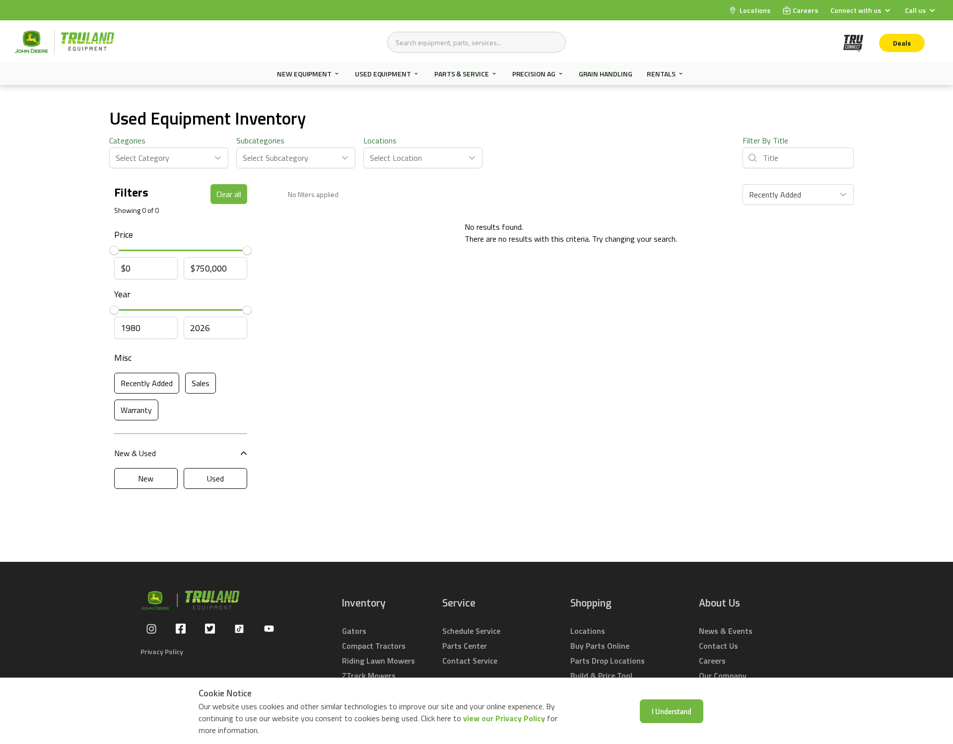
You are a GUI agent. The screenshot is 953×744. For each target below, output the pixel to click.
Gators (354, 631)
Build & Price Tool (601, 675)
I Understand (671, 711)
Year (122, 294)
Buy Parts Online (599, 646)
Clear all (228, 194)
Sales (200, 383)
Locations (380, 140)
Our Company (723, 675)
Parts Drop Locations (607, 661)
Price (123, 234)
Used (215, 478)
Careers (712, 661)
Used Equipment (383, 74)
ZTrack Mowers (369, 675)
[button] (861, 10)
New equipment (304, 74)
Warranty (136, 410)
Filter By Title (765, 140)
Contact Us (718, 646)
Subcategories (260, 140)
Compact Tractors (374, 646)
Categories (127, 140)
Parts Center (464, 646)
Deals (902, 43)
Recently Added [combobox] (775, 195)
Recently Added (147, 383)
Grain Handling (605, 73)
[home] (64, 41)
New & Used (135, 453)
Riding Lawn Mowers (378, 661)
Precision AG (533, 74)
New (145, 478)
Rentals (661, 74)
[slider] (114, 251)
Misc (123, 357)
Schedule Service (471, 631)
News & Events (725, 631)
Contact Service (469, 661)
